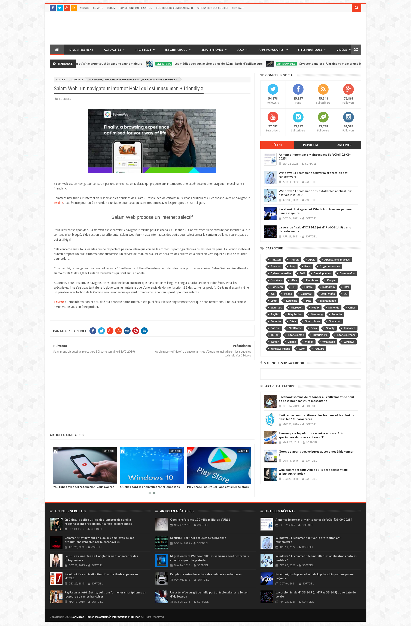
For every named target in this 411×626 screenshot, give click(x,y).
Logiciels (77, 79)
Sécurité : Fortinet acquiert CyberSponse (198, 538)
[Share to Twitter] (62, 479)
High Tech (143, 49)
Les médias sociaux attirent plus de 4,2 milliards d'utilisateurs (197, 63)
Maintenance (328, 300)
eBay (294, 280)
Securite (337, 314)
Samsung (317, 314)
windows (349, 341)
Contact (238, 7)
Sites (293, 321)
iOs (273, 293)
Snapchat (335, 321)
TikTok (274, 335)
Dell (302, 273)
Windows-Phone (280, 348)
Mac (308, 300)
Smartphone (312, 321)
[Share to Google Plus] (66, 479)
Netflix (315, 307)
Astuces (276, 266)
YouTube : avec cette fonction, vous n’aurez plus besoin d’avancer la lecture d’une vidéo (83, 488)
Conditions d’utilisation (135, 7)
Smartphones (212, 49)
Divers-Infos (142, 63)
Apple (311, 259)
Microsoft (296, 307)
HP (293, 287)
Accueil (84, 7)
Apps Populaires (271, 49)
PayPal (275, 314)
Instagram (328, 287)
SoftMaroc (295, 328)
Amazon (276, 259)
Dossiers (276, 280)
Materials (276, 307)
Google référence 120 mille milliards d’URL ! (200, 519)
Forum (111, 7)
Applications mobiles (337, 259)
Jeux (240, 49)
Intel (346, 287)
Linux (274, 300)
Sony (314, 328)
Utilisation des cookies (212, 7)
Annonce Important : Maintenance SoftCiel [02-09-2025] (313, 519)
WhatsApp (328, 341)
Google (331, 280)
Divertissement (81, 49)
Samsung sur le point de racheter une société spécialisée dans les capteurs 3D (310, 435)
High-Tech (277, 287)
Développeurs (322, 273)
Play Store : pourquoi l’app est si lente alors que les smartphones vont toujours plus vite (218, 488)
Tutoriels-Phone (346, 335)
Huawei (308, 287)
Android (243, 451)
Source (59, 302)
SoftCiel (275, 328)
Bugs (307, 266)
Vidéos (342, 49)
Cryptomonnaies (264, 63)
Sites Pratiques (310, 49)
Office (352, 307)
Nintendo (333, 307)
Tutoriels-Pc (320, 335)
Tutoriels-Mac (295, 335)
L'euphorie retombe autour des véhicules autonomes (206, 574)
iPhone (288, 293)
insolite (58, 202)
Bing (292, 266)
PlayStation (295, 314)
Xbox (302, 348)
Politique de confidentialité (175, 7)
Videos (292, 341)
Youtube (319, 348)
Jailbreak (306, 293)
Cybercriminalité (281, 273)
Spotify (330, 328)
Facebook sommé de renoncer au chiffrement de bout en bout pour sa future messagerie (316, 398)
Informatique (176, 49)
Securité (276, 321)
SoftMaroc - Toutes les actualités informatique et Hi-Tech (105, 617)
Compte (98, 7)
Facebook (312, 280)
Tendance (349, 328)
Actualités (112, 49)
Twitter (275, 341)
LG (345, 293)
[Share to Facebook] (57, 479)
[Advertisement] (152, 395)
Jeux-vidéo (328, 293)
